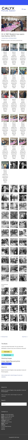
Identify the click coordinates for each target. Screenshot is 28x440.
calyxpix (6, 423)
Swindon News (5, 38)
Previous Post (4, 336)
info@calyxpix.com (8, 417)
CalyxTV (8, 420)
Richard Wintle (9, 421)
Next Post (24, 336)
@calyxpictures (8, 419)
